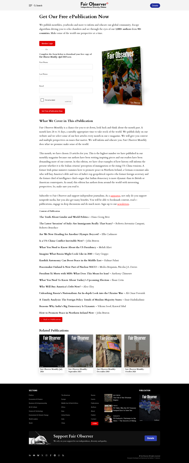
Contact (93, 419)
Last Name (43, 74)
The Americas (65, 395)
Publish (93, 415)
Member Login (47, 43)
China (63, 423)
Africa (63, 407)
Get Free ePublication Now (52, 111)
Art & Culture (33, 407)
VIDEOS (115, 405)
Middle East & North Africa (69, 403)
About (93, 411)
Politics (31, 395)
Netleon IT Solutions (154, 458)
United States (65, 415)
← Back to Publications (51, 319)
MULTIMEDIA (116, 395)
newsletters (123, 204)
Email (41, 86)
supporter (115, 195)
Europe (63, 399)
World (30, 423)
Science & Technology (36, 411)
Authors (93, 407)
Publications (95, 403)
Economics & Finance (36, 399)
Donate (150, 438)
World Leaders (33, 419)
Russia (93, 395)
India (62, 419)
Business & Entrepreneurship (38, 403)
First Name (43, 62)
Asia (62, 411)
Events (93, 399)
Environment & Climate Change (38, 415)
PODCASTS (116, 416)
